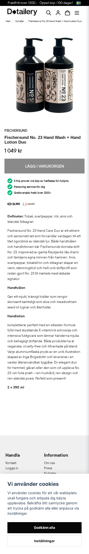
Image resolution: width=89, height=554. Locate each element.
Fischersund (15, 130)
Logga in (11, 468)
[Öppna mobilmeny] (77, 13)
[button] (78, 3)
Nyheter (19, 21)
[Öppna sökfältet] (48, 13)
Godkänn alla (44, 528)
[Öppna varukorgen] (67, 13)
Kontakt (10, 463)
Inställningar (44, 541)
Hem (8, 21)
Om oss (49, 463)
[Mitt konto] (58, 13)
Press (48, 468)
